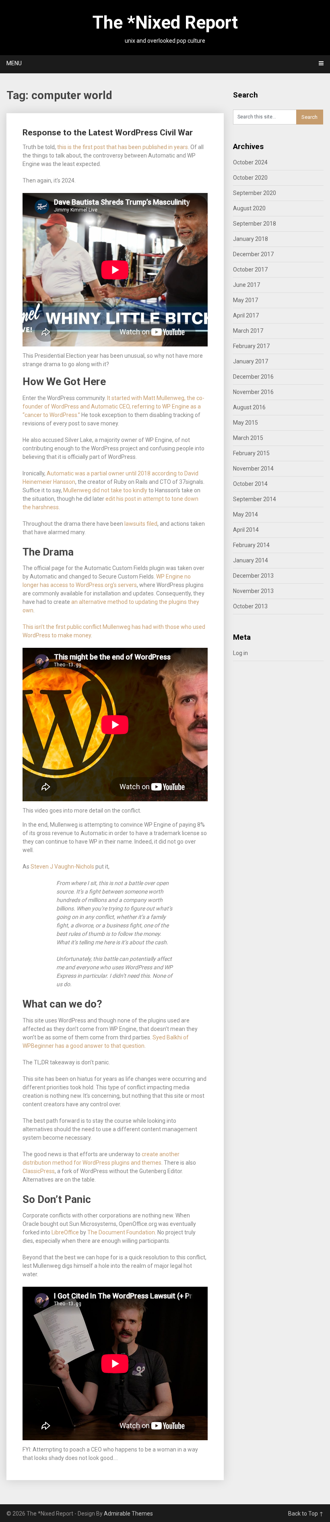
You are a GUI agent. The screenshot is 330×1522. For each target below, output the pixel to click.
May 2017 (245, 300)
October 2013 (250, 606)
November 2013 (253, 591)
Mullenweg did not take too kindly (105, 490)
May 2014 (245, 514)
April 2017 (246, 315)
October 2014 (250, 484)
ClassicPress (39, 1171)
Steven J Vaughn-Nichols (62, 866)
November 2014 (253, 468)
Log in (240, 653)
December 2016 (253, 376)
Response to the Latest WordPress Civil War (108, 132)
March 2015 (248, 438)
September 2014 (254, 499)
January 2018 (250, 239)
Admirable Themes (128, 1513)
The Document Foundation (121, 1232)
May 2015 (245, 422)
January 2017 (250, 361)
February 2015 (251, 453)
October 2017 (250, 269)
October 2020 (250, 177)
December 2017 (253, 254)
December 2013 (253, 575)
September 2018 (254, 223)
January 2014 (250, 560)
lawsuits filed (140, 523)
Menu (14, 63)
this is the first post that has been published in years (122, 147)
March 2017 (248, 331)
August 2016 (249, 407)
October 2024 (250, 162)
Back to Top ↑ (306, 1513)
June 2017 (246, 285)
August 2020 (249, 208)
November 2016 (253, 392)
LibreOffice (65, 1232)
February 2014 (251, 545)
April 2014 (246, 530)
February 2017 (251, 346)
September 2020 (254, 193)
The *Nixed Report (165, 22)
